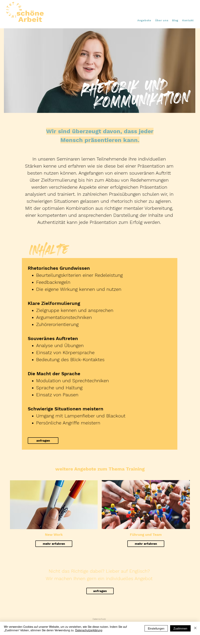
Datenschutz (99, 619)
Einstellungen (156, 628)
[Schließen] (195, 628)
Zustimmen (180, 628)
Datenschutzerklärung (88, 630)
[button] (144, 20)
